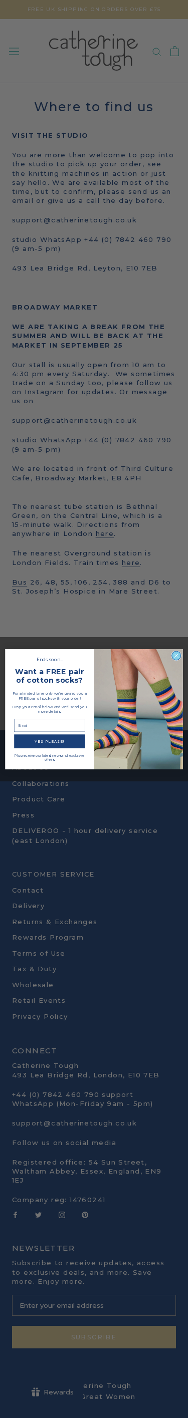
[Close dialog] (176, 655)
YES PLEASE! (50, 741)
